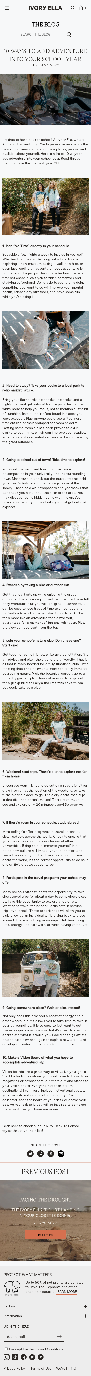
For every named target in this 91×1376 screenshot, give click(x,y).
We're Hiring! (66, 1368)
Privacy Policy (15, 1368)
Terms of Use (40, 1368)
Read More (45, 1234)
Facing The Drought (45, 1199)
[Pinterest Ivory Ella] (41, 1357)
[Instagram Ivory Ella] (7, 1357)
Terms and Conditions (46, 1349)
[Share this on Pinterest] (50, 1153)
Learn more (66, 1292)
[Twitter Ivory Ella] (32, 1357)
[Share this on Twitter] (30, 1153)
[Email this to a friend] (61, 1153)
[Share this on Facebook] (40, 1153)
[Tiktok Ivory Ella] (15, 1357)
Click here (10, 1126)
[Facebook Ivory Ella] (24, 1357)
